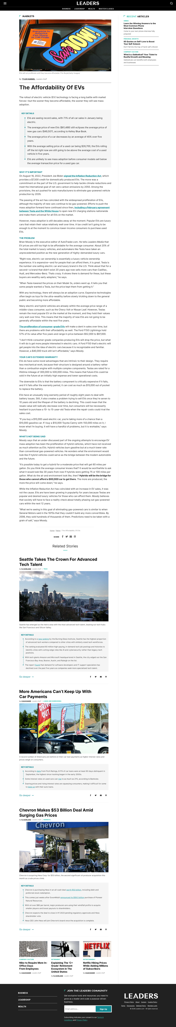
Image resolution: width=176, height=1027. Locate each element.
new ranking (43, 639)
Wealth (91, 9)
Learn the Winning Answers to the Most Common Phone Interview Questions (140, 25)
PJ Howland (26, 569)
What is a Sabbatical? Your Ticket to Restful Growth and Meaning (140, 55)
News (58, 531)
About (137, 1002)
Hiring (126, 21)
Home (52, 531)
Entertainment (89, 959)
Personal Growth (131, 39)
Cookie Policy (152, 1002)
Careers (143, 1002)
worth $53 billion (73, 890)
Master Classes (106, 9)
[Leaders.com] (88, 3)
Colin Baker (26, 701)
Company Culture (26, 959)
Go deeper (25, 676)
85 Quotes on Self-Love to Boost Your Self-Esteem (139, 42)
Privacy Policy (81, 1020)
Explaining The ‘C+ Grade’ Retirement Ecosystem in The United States (62, 967)
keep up (31, 787)
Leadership (79, 9)
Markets (28, 16)
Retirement (55, 959)
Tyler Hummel (28, 79)
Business (66, 9)
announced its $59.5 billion (72, 897)
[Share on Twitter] (67, 536)
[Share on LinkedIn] (75, 536)
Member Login (152, 1006)
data (39, 771)
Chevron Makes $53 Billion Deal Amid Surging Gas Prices (56, 813)
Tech (45, 569)
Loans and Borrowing (52, 701)
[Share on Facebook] (63, 536)
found (37, 665)
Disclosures (131, 1006)
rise (59, 779)
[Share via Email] (71, 536)
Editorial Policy (141, 1006)
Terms (123, 1006)
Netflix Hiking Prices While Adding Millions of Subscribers (95, 965)
